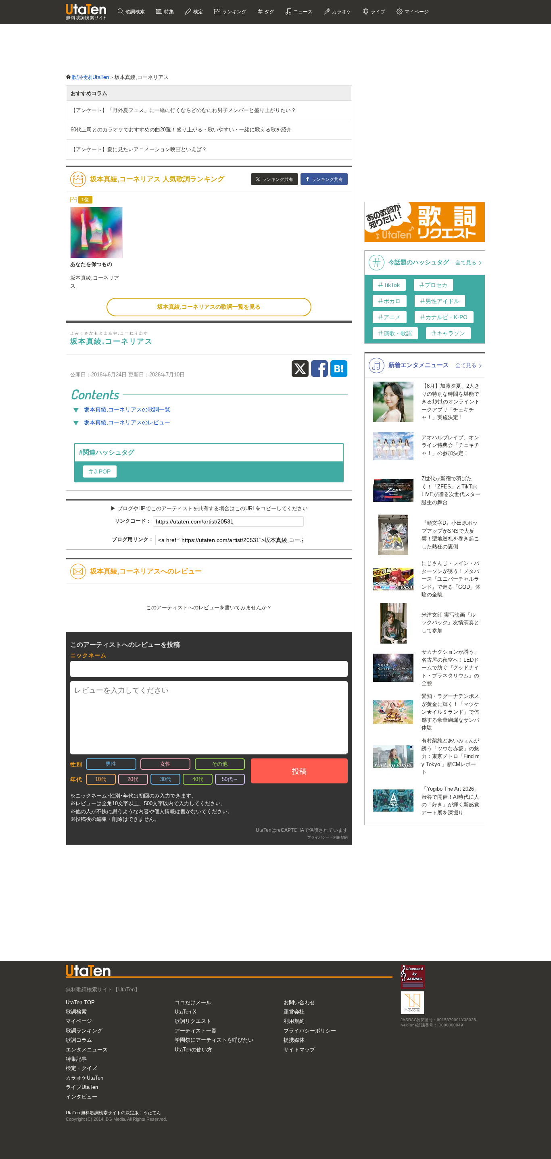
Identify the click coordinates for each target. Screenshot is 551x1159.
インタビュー (81, 1097)
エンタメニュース (87, 1050)
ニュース (302, 12)
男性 (111, 764)
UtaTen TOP (80, 1002)
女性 (165, 764)
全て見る (466, 263)
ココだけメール (193, 1002)
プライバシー (318, 837)
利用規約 (294, 1021)
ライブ (377, 12)
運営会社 (294, 1012)
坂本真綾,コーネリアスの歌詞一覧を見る (209, 306)
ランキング (233, 12)
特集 (168, 12)
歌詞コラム (79, 1040)
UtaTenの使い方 (193, 1050)
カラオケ (341, 12)
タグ (268, 12)
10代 (100, 779)
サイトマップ (299, 1050)
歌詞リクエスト (193, 1021)
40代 (197, 779)
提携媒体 (294, 1040)
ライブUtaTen (82, 1087)
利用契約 (340, 837)
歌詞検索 (134, 12)
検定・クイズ (81, 1068)
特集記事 (76, 1059)
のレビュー (127, 422)
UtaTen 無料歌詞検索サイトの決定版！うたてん (113, 1112)
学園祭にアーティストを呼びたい (214, 1040)
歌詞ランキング (84, 1031)
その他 (219, 764)
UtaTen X (185, 1012)
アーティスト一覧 (196, 1031)
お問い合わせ (299, 1002)
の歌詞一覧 (127, 409)
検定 (197, 12)
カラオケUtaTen (84, 1078)
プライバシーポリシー (310, 1031)
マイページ (79, 1021)
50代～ (230, 779)
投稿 (299, 771)
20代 (132, 779)
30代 (165, 779)
